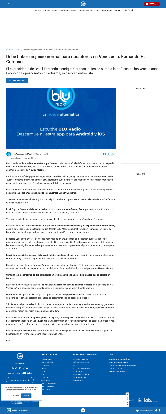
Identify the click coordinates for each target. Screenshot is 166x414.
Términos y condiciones (117, 371)
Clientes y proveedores (81, 374)
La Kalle (43, 368)
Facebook (104, 155)
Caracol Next (45, 389)
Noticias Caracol (46, 359)
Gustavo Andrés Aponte (67, 10)
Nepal (97, 10)
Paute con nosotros (80, 377)
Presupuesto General (85, 10)
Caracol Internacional (48, 383)
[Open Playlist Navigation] (159, 410)
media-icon (83, 410)
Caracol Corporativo (47, 386)
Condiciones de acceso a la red (119, 359)
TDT (74, 365)
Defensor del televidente (81, 362)
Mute (137, 410)
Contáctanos (77, 371)
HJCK (43, 371)
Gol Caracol (45, 365)
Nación (17, 50)
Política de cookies (115, 368)
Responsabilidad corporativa (118, 362)
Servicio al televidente (80, 359)
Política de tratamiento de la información (122, 365)
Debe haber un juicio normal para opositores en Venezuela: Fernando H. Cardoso (50, 50)
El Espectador (45, 377)
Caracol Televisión (47, 362)
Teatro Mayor (45, 380)
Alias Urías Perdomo (50, 10)
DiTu (42, 374)
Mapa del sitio (78, 380)
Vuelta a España (106, 10)
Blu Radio (9, 50)
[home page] (83, 3)
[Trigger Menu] (8, 4)
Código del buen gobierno (81, 368)
